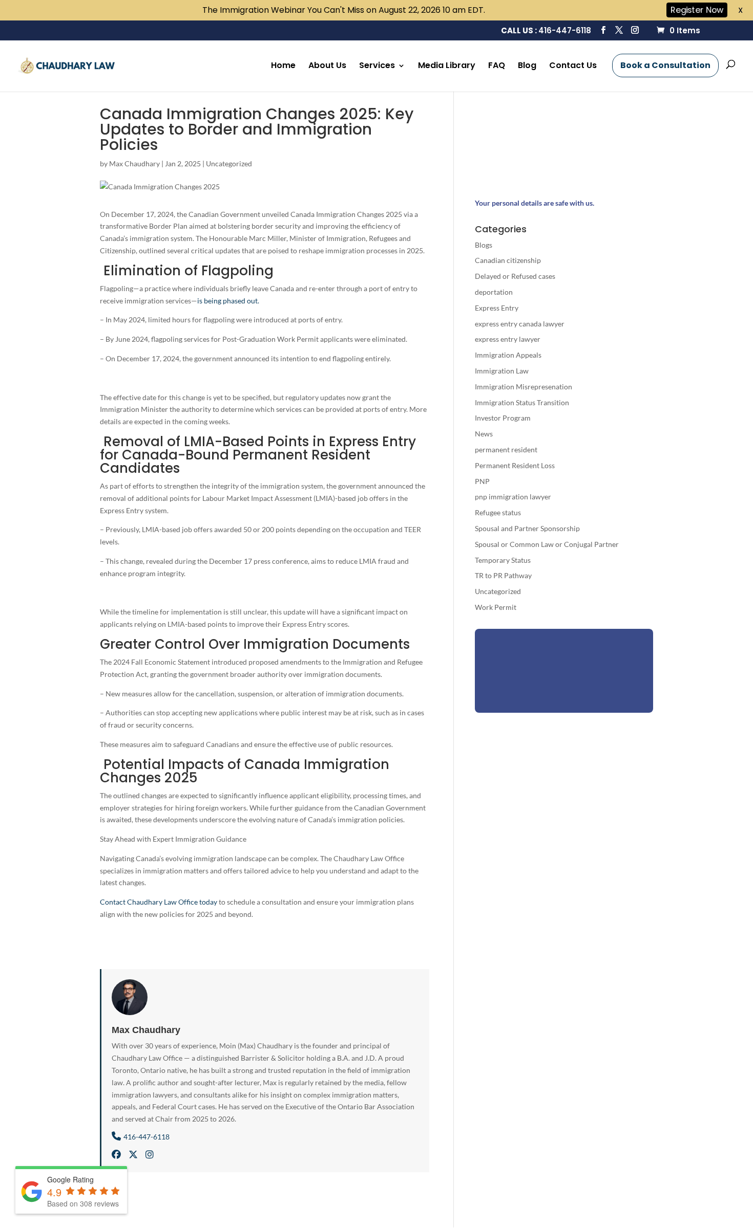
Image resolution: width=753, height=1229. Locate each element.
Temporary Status (503, 560)
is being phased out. (228, 300)
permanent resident (506, 449)
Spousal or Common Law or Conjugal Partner (547, 544)
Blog (527, 66)
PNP (482, 481)
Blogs (483, 244)
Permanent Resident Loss (515, 465)
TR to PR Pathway (503, 575)
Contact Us (573, 66)
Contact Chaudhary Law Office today (158, 901)
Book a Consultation (665, 65)
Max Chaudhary (134, 163)
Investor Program (503, 417)
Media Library (446, 66)
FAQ (496, 66)
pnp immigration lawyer (513, 496)
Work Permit (495, 607)
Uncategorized (229, 163)
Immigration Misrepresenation (523, 386)
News (484, 433)
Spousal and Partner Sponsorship (527, 528)
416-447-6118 (564, 30)
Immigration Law (502, 370)
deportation (494, 292)
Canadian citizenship (508, 260)
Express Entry (496, 307)
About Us (327, 66)
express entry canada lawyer (519, 323)
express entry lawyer (507, 339)
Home (283, 66)
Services (377, 66)
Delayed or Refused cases (515, 276)
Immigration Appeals (508, 354)
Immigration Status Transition (522, 402)
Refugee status (498, 512)
